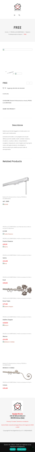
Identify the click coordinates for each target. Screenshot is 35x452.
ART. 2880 (6, 201)
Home (7, 32)
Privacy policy (22, 449)
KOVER (5, 231)
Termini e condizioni (22, 421)
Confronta (6, 94)
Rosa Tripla (6, 301)
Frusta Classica (8, 241)
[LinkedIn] (28, 109)
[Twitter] (20, 109)
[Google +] (25, 109)
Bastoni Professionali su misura (18, 100)
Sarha (5, 258)
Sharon (5, 336)
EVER (28, 83)
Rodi (4, 280)
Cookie (14, 421)
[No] (33, 447)
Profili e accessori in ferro (24, 238)
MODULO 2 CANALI (31, 83)
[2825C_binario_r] (17, 59)
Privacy (9, 421)
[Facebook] (17, 109)
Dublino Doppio (8, 320)
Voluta (5, 385)
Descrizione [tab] (17, 125)
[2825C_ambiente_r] (18, 75)
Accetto (12, 449)
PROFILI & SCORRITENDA (17, 32)
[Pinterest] (22, 109)
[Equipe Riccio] (17, 6)
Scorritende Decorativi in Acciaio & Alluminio (17, 227)
